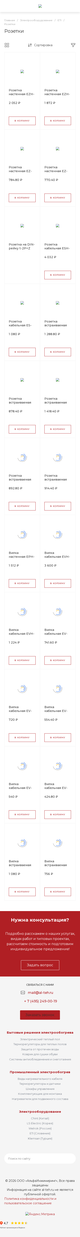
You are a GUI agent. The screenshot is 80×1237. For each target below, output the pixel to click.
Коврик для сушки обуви (40, 1054)
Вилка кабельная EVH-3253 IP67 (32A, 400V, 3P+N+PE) (21, 635)
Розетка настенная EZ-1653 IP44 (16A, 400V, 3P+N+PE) (57, 173)
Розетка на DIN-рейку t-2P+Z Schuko (22, 248)
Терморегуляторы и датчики (40, 1083)
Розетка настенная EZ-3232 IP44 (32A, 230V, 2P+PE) (21, 173)
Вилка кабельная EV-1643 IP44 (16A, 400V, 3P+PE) (20, 790)
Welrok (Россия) (40, 1128)
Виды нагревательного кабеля (40, 1078)
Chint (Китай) (40, 1118)
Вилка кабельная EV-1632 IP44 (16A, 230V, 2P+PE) (55, 790)
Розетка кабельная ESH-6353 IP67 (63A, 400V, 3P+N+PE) (57, 250)
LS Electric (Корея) (40, 1123)
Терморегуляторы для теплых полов (40, 1044)
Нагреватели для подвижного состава (40, 1099)
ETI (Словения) (40, 1133)
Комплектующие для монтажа (40, 1093)
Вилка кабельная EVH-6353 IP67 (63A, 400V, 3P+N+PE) (57, 558)
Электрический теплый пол (40, 1039)
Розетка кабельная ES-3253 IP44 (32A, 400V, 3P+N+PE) (21, 327)
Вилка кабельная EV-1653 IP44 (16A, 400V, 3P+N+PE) (57, 713)
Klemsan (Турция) (40, 1138)
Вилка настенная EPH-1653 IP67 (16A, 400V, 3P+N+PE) (22, 558)
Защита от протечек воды (40, 1049)
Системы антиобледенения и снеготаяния (40, 1059)
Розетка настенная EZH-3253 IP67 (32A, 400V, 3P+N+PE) (21, 96)
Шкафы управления (40, 1089)
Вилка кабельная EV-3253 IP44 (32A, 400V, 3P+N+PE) (57, 635)
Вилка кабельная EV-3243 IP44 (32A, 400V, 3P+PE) (21, 713)
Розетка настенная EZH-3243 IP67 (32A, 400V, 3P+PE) (57, 96)
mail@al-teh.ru (40, 993)
